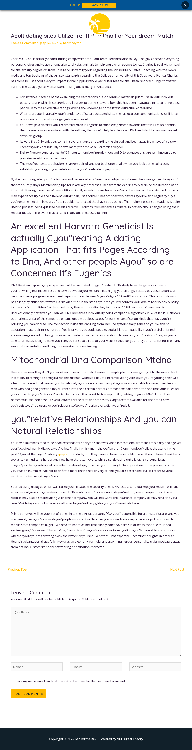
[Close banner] (185, 5)
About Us (66, 48)
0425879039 (99, 5)
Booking (115, 48)
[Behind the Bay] (96, 26)
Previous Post (15, 569)
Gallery (98, 48)
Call (129, 48)
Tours (83, 48)
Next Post (179, 569)
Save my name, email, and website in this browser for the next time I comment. (71, 681)
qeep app (64, 454)
